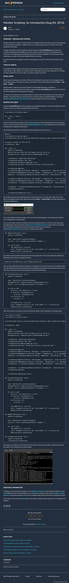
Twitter (7, 506)
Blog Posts (21, 9)
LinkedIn (9, 506)
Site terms (39, 576)
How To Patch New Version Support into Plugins (17, 540)
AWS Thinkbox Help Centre (10, 9)
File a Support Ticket (58, 3)
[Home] (13, 5)
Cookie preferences (53, 576)
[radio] (30, 516)
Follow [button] (62, 27)
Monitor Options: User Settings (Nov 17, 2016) (17, 553)
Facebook (4, 506)
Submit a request (41, 524)
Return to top (7, 529)
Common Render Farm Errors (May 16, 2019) (16, 543)
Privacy (27, 576)
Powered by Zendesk (62, 581)
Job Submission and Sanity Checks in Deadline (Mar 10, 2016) (21, 546)
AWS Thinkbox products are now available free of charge (19, 549)
